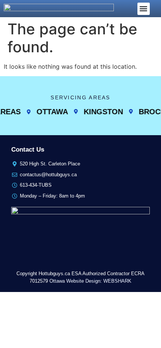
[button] (143, 9)
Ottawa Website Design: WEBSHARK (90, 281)
